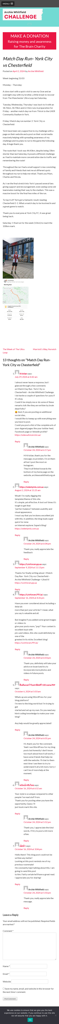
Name (6, 966)
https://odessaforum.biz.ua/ (28, 435)
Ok (30, 1020)
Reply (17, 441)
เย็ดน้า (23, 846)
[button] (7, 3)
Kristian (23, 373)
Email (6, 974)
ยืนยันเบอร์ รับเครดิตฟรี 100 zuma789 (37, 685)
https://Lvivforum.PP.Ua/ (31, 594)
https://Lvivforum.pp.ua (31, 564)
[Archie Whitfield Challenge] (29, 14)
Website (7, 981)
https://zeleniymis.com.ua (31, 487)
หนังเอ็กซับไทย (27, 785)
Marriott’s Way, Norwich (44, 349)
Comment (8, 931)
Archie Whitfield (35, 71)
